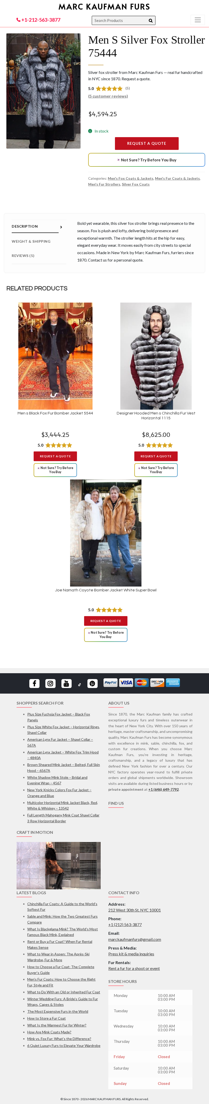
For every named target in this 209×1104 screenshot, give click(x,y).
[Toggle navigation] (198, 20)
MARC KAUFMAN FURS (104, 6)
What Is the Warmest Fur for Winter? (56, 1025)
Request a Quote (146, 143)
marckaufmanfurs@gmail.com (134, 939)
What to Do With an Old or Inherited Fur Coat (63, 992)
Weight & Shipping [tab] (31, 241)
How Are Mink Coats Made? (49, 1032)
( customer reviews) (108, 96)
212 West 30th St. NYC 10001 (134, 909)
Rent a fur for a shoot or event (134, 968)
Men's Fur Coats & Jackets (177, 178)
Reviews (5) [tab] (23, 255)
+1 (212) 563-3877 (125, 924)
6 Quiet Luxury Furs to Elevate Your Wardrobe (63, 1045)
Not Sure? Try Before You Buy (146, 160)
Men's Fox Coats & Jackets (130, 178)
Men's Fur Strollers (104, 184)
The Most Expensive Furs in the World (57, 1011)
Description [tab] (25, 226)
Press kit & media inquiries (131, 953)
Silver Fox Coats (136, 184)
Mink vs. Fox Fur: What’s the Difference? (59, 1038)
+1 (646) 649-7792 (163, 789)
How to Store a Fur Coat (46, 1018)
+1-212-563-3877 (40, 20)
